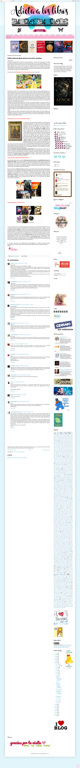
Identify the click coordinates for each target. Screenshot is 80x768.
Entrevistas (57, 486)
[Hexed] (42, 52)
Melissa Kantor (56, 546)
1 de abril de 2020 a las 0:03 (18, 381)
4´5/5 (63, 433)
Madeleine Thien (56, 537)
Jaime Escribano (59, 504)
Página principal (9, 35)
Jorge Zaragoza (56, 514)
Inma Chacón (70, 499)
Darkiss (55, 472)
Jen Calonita (60, 507)
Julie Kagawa (56, 518)
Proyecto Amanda (69, 568)
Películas (41, 35)
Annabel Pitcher (68, 447)
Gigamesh (57, 494)
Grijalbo (59, 495)
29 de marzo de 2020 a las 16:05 (20, 263)
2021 (56, 661)
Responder (12, 290)
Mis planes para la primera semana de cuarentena (58, 685)
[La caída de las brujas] (15, 52)
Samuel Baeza (65, 581)
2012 (56, 714)
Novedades (64, 558)
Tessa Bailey (62, 596)
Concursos (57, 469)
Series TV (69, 585)
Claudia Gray (60, 467)
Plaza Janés (70, 567)
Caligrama (69, 457)
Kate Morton (57, 520)
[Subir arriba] (78, 766)
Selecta (62, 584)
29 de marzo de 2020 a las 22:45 (26, 304)
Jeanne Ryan (56, 507)
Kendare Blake (56, 521)
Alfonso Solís (67, 440)
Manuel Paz (66, 538)
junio (57, 670)
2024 (56, 656)
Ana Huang (65, 443)
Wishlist (55, 607)
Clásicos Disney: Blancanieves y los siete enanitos (59, 678)
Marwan (71, 543)
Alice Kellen (65, 441)
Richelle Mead (59, 575)
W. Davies (55, 606)
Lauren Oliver (63, 528)
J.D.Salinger (63, 502)
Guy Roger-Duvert (64, 495)
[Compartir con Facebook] (25, 256)
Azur (64, 451)
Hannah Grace (57, 496)
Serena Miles (13, 354)
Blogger (47, 753)
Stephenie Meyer (67, 591)
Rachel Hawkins (68, 570)
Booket (66, 456)
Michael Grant (57, 547)
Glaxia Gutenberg (68, 494)
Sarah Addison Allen (61, 582)
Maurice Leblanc (60, 545)
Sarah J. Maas (68, 582)
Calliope (55, 458)
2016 (56, 707)
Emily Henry (60, 483)
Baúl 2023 (58, 35)
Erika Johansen (68, 486)
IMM (69, 498)
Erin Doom (55, 487)
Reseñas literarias (60, 574)
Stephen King (60, 591)
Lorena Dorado (66, 534)
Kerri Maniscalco (63, 521)
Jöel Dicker (70, 511)
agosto (57, 667)
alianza (60, 441)
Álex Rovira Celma (58, 438)
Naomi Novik (56, 554)
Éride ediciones (62, 486)
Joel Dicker (65, 511)
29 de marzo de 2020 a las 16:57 (23, 281)
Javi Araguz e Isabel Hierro (65, 505)
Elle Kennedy (67, 481)
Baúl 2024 (64, 35)
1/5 (54, 432)
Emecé (69, 482)
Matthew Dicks (66, 544)
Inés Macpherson (65, 499)
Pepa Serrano (58, 566)
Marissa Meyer (60, 543)
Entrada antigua (46, 449)
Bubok (55, 457)
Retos (71, 574)
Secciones (31, 35)
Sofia (11, 381)
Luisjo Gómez (59, 536)
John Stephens (62, 512)
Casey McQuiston (61, 462)
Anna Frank (67, 446)
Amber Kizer (62, 442)
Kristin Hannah (60, 523)
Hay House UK (60, 497)
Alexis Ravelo (68, 439)
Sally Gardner (68, 580)
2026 (56, 653)
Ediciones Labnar (59, 478)
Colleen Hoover (69, 467)
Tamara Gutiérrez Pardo (58, 595)
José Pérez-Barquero (69, 514)
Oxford (69, 560)
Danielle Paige (62, 471)
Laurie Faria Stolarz (60, 529)
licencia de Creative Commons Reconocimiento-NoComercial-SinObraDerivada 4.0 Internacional (63, 646)
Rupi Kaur (66, 579)
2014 (56, 710)
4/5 (59, 433)
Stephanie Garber (57, 590)
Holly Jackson (57, 498)
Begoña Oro (69, 454)
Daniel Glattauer (67, 470)
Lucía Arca (66, 535)
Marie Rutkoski (66, 542)
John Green (56, 512)
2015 (56, 709)
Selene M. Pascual (68, 584)
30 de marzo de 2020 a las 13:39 (21, 343)
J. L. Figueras (59, 502)
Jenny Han (56, 510)
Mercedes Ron (70, 546)
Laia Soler (58, 526)
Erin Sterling (67, 487)
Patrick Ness (57, 563)
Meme (61, 546)
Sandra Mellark (13, 281)
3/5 (67, 432)
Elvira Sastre (60, 482)
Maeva (68, 537)
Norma (55, 558)
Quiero (55, 570)
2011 (56, 715)
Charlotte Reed (69, 464)
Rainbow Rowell (56, 571)
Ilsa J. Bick (64, 498)
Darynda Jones (60, 472)
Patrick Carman (70, 562)
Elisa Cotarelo (65, 480)
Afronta (70, 434)
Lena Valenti (70, 530)
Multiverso (55, 553)
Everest (62, 488)
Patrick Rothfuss (62, 563)
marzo (57, 675)
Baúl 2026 (9, 37)
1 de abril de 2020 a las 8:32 (20, 394)
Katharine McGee (69, 520)
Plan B (71, 566)
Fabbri (55, 489)
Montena (62, 552)
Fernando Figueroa (61, 490)
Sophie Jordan (56, 589)
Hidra (65, 497)
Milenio (58, 550)
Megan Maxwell (68, 545)
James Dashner (66, 504)
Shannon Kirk (56, 587)
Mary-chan (12, 323)
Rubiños (62, 579)
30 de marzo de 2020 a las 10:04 (22, 323)
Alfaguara (56, 440)
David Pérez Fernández (65, 473)
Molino (69, 551)
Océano (62, 559)
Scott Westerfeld (69, 583)
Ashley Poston (57, 450)
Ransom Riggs (62, 571)
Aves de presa (59, 698)
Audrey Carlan (59, 451)
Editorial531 (60, 479)
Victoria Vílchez (68, 604)
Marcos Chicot (58, 539)
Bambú (71, 451)
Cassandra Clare (69, 462)
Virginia (12, 263)
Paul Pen (68, 563)
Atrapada (12, 365)
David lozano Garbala (57, 473)
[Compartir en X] (24, 256)
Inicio (30, 449)
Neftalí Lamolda (67, 554)
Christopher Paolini (68, 465)
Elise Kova (61, 481)
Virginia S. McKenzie (57, 605)
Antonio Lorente (56, 449)
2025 (56, 654)
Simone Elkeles (62, 588)
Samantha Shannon (59, 581)
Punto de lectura (63, 569)
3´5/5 (71, 432)
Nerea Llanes (59, 555)
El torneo (58, 682)
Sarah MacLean (56, 583)
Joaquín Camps (59, 511)
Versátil (62, 601)
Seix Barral (57, 584)
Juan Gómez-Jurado (67, 515)
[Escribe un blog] (23, 256)
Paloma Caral (60, 562)
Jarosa (59, 505)
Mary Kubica (56, 544)
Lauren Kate (56, 528)
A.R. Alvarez (60, 434)
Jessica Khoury (61, 510)
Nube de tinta (57, 559)
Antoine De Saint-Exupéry (67, 448)
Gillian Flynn (62, 494)
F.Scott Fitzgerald (68, 488)
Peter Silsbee (63, 566)
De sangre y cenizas (64, 361)
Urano (62, 599)
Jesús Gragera (67, 510)
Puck (56, 569)
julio (57, 668)
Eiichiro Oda (65, 479)
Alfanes (62, 440)
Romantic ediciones (57, 579)
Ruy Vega (70, 579)
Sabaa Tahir (55, 580)
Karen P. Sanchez (64, 519)
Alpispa (57, 164)
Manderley (61, 538)
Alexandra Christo (61, 439)
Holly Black (70, 497)
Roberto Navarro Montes (64, 576)
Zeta (63, 607)
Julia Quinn (68, 516)
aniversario (55, 446)
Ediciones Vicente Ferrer (68, 478)
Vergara (64, 600)
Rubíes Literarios (14, 401)
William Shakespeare (68, 606)
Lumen (64, 536)
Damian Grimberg (56, 470)
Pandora (64, 562)
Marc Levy (70, 538)
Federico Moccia (68, 489)
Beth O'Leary (63, 455)
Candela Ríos (68, 458)
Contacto (36, 35)
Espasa (71, 487)
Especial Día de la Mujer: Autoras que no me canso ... (59, 692)
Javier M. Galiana (64, 506)
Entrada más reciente (12, 449)
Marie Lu (59, 542)
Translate (63, 275)
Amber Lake (67, 442)
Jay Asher (70, 506)
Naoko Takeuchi (68, 553)
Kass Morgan (70, 519)
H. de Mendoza (70, 495)
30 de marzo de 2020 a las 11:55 (24, 334)
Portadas (57, 568)
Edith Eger (55, 479)
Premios (25, 35)
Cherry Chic (56, 465)
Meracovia (65, 546)
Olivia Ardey (58, 560)
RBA (67, 571)
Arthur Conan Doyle (69, 449)
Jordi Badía (63, 513)
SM (70, 588)
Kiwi (68, 522)
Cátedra (60, 463)
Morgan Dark (69, 552)
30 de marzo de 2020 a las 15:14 (22, 354)
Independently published (57, 499)
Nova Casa (59, 558)
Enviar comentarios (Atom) (19, 451)
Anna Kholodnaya (62, 447)
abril (57, 673)
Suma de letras (57, 592)
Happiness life (13, 294)
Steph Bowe (69, 589)
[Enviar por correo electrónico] (21, 256)
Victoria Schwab (61, 604)
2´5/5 (63, 432)
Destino (55, 475)
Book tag (61, 456)
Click (64, 467)
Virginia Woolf (64, 605)
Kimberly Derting (63, 522)
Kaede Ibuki (62, 518)
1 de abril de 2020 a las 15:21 (23, 401)
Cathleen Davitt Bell (66, 463)
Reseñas (16, 35)
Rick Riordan (66, 575)
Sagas (21, 35)
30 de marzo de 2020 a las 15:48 (21, 365)
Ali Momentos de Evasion (15, 411)
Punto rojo (69, 569)
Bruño (70, 456)
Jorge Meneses (69, 513)
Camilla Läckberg (61, 458)
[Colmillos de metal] (50, 52)
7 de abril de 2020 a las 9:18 (27, 411)
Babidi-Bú (67, 451)
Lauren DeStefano (67, 527)
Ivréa (54, 502)
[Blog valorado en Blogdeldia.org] (57, 315)
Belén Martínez (57, 455)
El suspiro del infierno (58, 697)
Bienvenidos (69, 455)
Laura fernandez (13, 334)
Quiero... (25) (62, 345)
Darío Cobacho (69, 471)
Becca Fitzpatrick (62, 454)
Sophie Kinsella (63, 589)
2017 (56, 706)
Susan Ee (64, 592)
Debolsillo (68, 474)
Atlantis (68, 450)
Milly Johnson (63, 550)
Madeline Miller (62, 537)
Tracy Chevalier (65, 597)
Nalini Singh (60, 553)
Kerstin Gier (70, 521)
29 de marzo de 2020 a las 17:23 (23, 294)
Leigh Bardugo (59, 530)
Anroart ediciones (57, 448)
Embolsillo (64, 482)
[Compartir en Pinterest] (26, 256)
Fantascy (62, 489)
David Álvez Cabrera (68, 472)
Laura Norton (60, 527)
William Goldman (61, 606)
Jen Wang (65, 507)
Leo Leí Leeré (56, 531)
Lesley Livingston (65, 531)
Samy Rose (70, 581)
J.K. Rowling (69, 502)
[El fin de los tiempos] (59, 52)
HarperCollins (64, 496)
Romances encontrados (15, 304)
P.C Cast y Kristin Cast (62, 561)
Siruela (67, 588)
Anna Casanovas (61, 446)
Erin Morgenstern (61, 487)
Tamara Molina (66, 595)
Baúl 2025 (70, 35)
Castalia (56, 463)
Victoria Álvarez (64, 603)
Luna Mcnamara (69, 536)
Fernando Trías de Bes (68, 490)
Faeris (58, 489)
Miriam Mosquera (63, 551)
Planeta (56, 567)
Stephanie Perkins (65, 590)
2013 (56, 712)
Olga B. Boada (67, 559)
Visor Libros (70, 605)
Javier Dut (59, 506)
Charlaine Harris (60, 464)
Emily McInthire (66, 483)
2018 (56, 704)
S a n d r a (12, 343)
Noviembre (70, 558)
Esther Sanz (57, 488)
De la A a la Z (60, 474)
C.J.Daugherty (64, 457)
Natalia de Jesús (61, 554)
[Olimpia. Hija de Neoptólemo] (33, 52)
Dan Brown (61, 470)
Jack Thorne (60, 503)
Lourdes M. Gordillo (61, 535)
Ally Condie (70, 441)
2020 (56, 662)
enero (57, 702)
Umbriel (61, 598)
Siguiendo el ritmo (63, 587)
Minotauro (67, 550)
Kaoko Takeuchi (58, 519)
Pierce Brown (68, 566)
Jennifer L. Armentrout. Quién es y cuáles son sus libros (66, 370)
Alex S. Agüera (65, 438)
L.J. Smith (65, 523)
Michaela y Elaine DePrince (65, 547)
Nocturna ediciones (66, 556)
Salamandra (61, 580)
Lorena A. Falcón (60, 534)
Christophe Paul (61, 465)
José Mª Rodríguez (62, 514)
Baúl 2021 (47, 35)
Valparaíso (66, 599)
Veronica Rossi (69, 600)
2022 (56, 659)
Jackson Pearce (66, 503)
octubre (57, 664)
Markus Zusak (66, 543)
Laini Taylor (63, 526)
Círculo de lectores (58, 466)
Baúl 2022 (52, 35)
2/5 (59, 432)
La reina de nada (63, 353)
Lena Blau (65, 530)
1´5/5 (57, 432)
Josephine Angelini (58, 515)
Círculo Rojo (65, 466)
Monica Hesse (56, 552)
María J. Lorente (66, 539)
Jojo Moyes (59, 513)
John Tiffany (68, 512)
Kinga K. (12, 394)
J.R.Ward (55, 503)
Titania (67, 596)
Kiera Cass (57, 522)
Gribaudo (55, 495)
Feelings (55, 490)
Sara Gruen (55, 582)
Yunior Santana (60, 607)
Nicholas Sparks (66, 555)
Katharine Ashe (62, 520)
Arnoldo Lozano (62, 449)
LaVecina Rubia (67, 529)
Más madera (61, 544)
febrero (57, 700)
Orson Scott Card (64, 560)
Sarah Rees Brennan (63, 583)
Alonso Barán (57, 442)
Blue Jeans (56, 456)
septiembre (58, 665)
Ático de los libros (63, 450)
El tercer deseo (59, 689)
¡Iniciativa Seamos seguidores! (64, 337)
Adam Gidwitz (65, 434)
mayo (57, 672)
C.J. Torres (58, 457)
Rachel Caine (61, 570)
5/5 (68, 433)
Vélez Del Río (60, 600)
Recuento (60, 572)
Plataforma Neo (63, 567)
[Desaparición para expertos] (24, 52)
